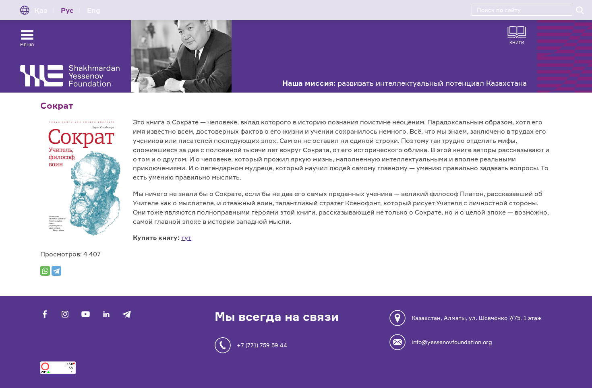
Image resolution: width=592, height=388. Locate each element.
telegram (126, 314)
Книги (516, 42)
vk (65, 314)
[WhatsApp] (45, 271)
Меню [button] (27, 44)
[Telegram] (56, 271)
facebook (44, 314)
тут (186, 237)
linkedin (106, 314)
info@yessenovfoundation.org (452, 341)
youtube (85, 314)
